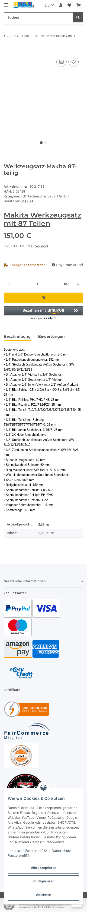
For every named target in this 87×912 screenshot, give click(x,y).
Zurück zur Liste (18, 36)
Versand (41, 246)
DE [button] (47, 5)
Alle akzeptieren (43, 868)
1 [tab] (41, 142)
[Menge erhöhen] (78, 284)
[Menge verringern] (9, 284)
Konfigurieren (44, 881)
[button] (61, 5)
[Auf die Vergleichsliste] (61, 62)
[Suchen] (78, 17)
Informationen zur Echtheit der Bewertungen (42, 907)
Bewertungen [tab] (51, 336)
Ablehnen (43, 895)
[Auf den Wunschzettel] (73, 62)
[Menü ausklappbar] (6, 3)
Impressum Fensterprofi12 (27, 851)
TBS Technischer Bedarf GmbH (45, 196)
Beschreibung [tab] (17, 336)
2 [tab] (46, 142)
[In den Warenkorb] (7, 50)
